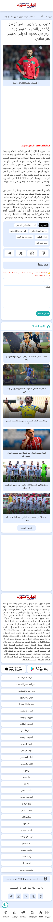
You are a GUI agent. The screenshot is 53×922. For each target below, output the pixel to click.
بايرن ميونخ (26, 803)
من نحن (40, 887)
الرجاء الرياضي (26, 743)
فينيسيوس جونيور (26, 869)
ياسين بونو (27, 823)
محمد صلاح (26, 843)
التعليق (47, 287)
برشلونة (26, 770)
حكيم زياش (26, 816)
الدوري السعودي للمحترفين (26, 684)
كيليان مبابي (26, 849)
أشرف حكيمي (26, 810)
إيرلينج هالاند (26, 856)
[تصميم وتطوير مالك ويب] (45, 879)
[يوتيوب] (18, 896)
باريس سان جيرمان (26, 796)
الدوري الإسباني (26, 717)
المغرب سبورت (12, 879)
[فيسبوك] (40, 896)
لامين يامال (26, 863)
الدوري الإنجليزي (26, 710)
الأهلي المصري (26, 763)
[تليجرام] (11, 896)
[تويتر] (33, 896)
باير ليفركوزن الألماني (39, 231)
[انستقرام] (26, 896)
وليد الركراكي (41, 242)
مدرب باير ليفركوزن (24, 237)
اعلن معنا (31, 887)
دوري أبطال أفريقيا (26, 704)
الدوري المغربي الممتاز (26, 677)
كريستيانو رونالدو (26, 836)
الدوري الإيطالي (26, 724)
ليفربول (26, 783)
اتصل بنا (23, 887)
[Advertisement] (26, 114)
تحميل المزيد (26, 528)
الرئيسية (49, 16)
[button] (43, 253)
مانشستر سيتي (26, 790)
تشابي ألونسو (42, 237)
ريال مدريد (26, 777)
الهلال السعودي (26, 757)
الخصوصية (13, 887)
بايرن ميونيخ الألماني (18, 231)
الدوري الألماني (26, 730)
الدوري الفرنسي (26, 737)
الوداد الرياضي (26, 750)
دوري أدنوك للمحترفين (26, 690)
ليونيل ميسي (26, 830)
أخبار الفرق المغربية (39, 17)
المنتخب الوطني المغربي (26, 225)
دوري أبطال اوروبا (26, 697)
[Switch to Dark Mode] (5, 905)
